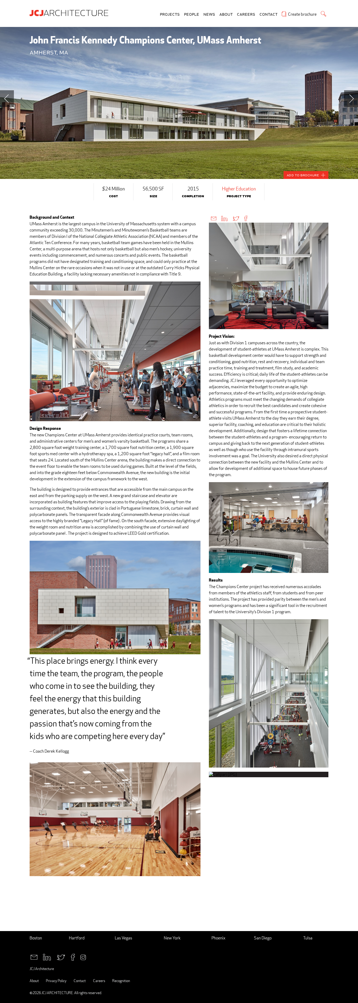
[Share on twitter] (235, 218)
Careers (246, 14)
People (191, 14)
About (226, 14)
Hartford (77, 938)
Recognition (121, 980)
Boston (36, 938)
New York (172, 938)
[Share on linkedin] (224, 218)
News (209, 14)
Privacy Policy (56, 980)
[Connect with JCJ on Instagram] (83, 956)
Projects (170, 14)
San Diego (263, 938)
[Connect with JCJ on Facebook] (72, 956)
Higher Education (239, 188)
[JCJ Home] (70, 12)
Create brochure (302, 14)
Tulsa (307, 938)
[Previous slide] (7, 98)
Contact (268, 14)
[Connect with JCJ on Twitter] (61, 956)
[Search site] (323, 13)
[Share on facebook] (245, 218)
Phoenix (218, 938)
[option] (179, 103)
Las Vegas (123, 938)
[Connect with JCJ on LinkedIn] (46, 956)
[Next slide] (351, 98)
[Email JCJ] (34, 956)
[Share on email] (213, 218)
